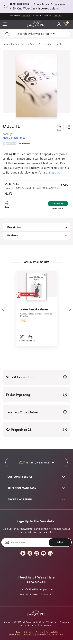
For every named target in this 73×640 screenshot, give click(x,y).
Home (6, 44)
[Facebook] (22, 553)
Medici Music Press (14, 137)
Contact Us (26, 15)
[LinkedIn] (50, 553)
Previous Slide (4, 308)
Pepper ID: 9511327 (14, 188)
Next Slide (68, 308)
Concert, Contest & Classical (38, 44)
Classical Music (52, 44)
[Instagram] (36, 553)
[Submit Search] (7, 34)
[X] (30, 553)
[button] (36, 85)
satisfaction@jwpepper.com (36, 589)
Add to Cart (58, 203)
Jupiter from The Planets (34, 309)
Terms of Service (24, 632)
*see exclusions (48, 8)
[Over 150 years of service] (36, 462)
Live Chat (57, 15)
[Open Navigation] (4, 24)
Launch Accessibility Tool (50, 634)
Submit (60, 542)
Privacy (39, 632)
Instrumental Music (19, 44)
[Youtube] (43, 553)
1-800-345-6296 (36, 582)
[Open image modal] (36, 87)
